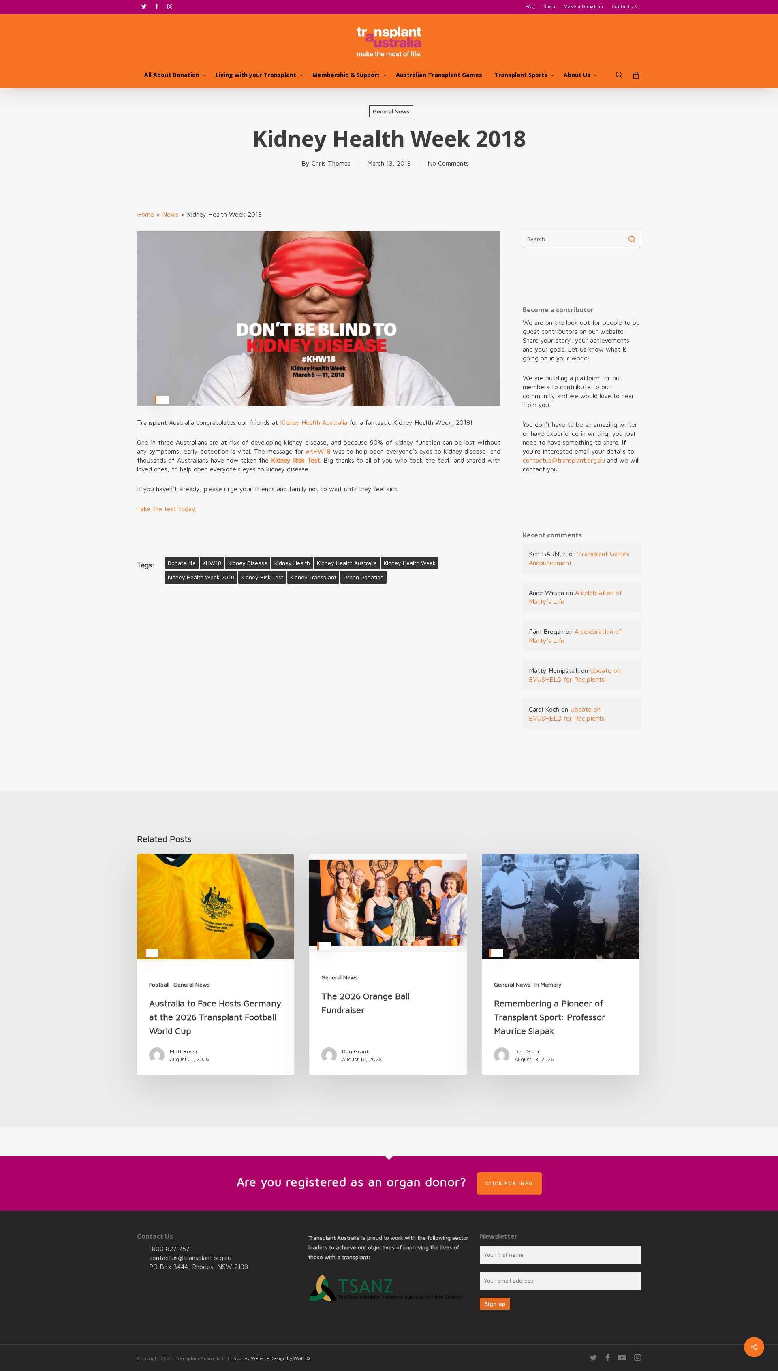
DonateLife (182, 562)
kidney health (292, 562)
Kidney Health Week (410, 562)
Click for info (509, 1183)
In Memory (548, 984)
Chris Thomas (331, 163)
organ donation (363, 577)
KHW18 (212, 562)
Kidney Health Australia (313, 422)
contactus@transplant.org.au (564, 460)
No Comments (448, 163)
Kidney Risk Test (262, 577)
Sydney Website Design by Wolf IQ (271, 1358)
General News (391, 111)
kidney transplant (313, 577)
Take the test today (166, 508)
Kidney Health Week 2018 (201, 577)
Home (145, 214)
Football (159, 984)
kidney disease (247, 562)
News (170, 214)
